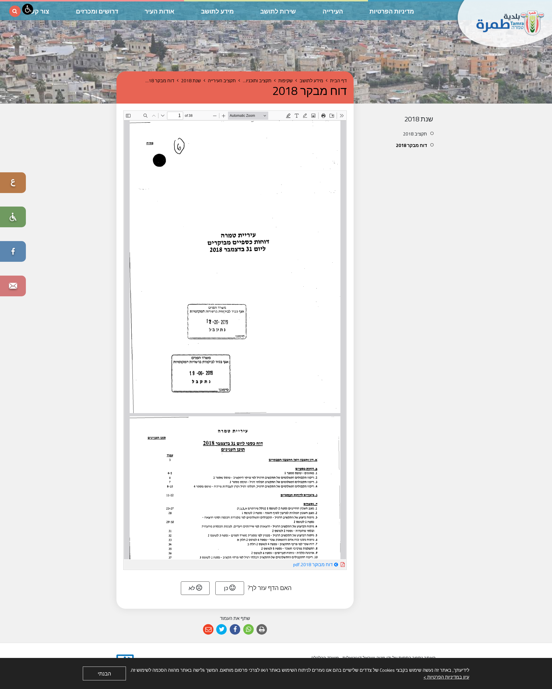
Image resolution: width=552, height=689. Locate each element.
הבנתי (104, 673)
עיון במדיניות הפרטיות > (446, 677)
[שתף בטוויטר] (222, 629)
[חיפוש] (15, 11)
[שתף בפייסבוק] (235, 629)
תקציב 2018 (415, 133)
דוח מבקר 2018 (411, 145)
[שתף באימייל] (208, 629)
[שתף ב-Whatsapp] (248, 629)
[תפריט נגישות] (27, 9)
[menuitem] (399, 134)
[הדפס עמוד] (262, 629)
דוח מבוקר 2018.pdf (296, 564)
